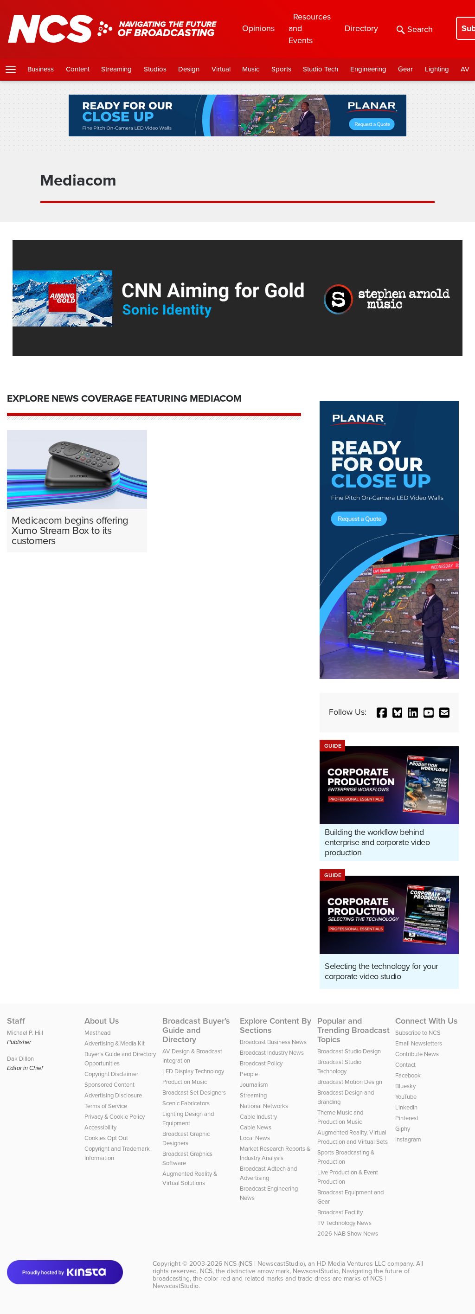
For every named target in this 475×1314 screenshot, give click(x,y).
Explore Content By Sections (275, 1025)
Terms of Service (105, 1106)
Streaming (116, 69)
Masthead (97, 1032)
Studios (155, 69)
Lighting (437, 69)
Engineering (368, 69)
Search (420, 29)
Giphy (402, 1128)
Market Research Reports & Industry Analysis (275, 1153)
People (249, 1074)
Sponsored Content (109, 1084)
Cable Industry (258, 1116)
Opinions (258, 28)
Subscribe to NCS (418, 1032)
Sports (281, 69)
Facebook (408, 1075)
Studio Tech (320, 69)
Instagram (408, 1139)
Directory (361, 28)
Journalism (254, 1084)
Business (40, 69)
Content (78, 69)
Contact (405, 1064)
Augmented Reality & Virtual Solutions (189, 1178)
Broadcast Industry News (272, 1052)
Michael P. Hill (25, 1032)
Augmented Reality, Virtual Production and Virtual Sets (352, 1137)
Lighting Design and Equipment (188, 1118)
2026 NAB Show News (347, 1233)
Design (188, 69)
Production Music (184, 1081)
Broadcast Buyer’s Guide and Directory (196, 1030)
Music (250, 69)
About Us (101, 1021)
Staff (16, 1021)
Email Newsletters (418, 1043)
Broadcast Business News (273, 1042)
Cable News (255, 1127)
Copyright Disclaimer (111, 1074)
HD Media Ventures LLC (351, 1264)
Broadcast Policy (261, 1063)
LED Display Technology (193, 1071)
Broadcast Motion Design (349, 1081)
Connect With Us (426, 1021)
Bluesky (405, 1086)
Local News (255, 1138)
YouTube (406, 1096)
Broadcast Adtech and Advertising (268, 1173)
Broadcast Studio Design (349, 1051)
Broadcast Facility (340, 1212)
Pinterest (406, 1118)
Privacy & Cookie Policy (114, 1116)
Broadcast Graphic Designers (186, 1138)
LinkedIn (406, 1107)
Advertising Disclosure (113, 1095)
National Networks (264, 1106)
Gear (405, 69)
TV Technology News (344, 1222)
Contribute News (417, 1054)
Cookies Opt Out (106, 1138)
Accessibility (100, 1127)
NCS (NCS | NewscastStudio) (264, 1264)
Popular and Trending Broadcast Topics (353, 1030)
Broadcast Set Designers (194, 1092)
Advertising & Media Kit (114, 1043)
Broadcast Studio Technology (339, 1067)
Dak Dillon (20, 1058)
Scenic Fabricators (186, 1103)
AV (465, 69)
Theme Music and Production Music (340, 1117)
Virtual (221, 69)
